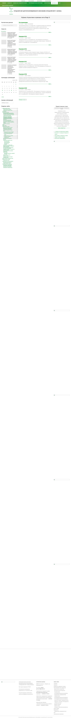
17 (2, 90)
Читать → (50, 32)
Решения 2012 (23, 49)
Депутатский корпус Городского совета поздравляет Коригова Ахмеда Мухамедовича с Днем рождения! (12, 51)
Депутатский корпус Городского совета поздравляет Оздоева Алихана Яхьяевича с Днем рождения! (11, 59)
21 (11, 90)
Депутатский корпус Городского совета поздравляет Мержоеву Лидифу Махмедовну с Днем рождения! (12, 34)
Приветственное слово (62, 106)
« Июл (2, 96)
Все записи (3, 31)
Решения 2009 (23, 88)
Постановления (23, 22)
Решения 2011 (23, 61)
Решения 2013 (23, 36)
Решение (29, 50)
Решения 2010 (23, 74)
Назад (20, 99)
